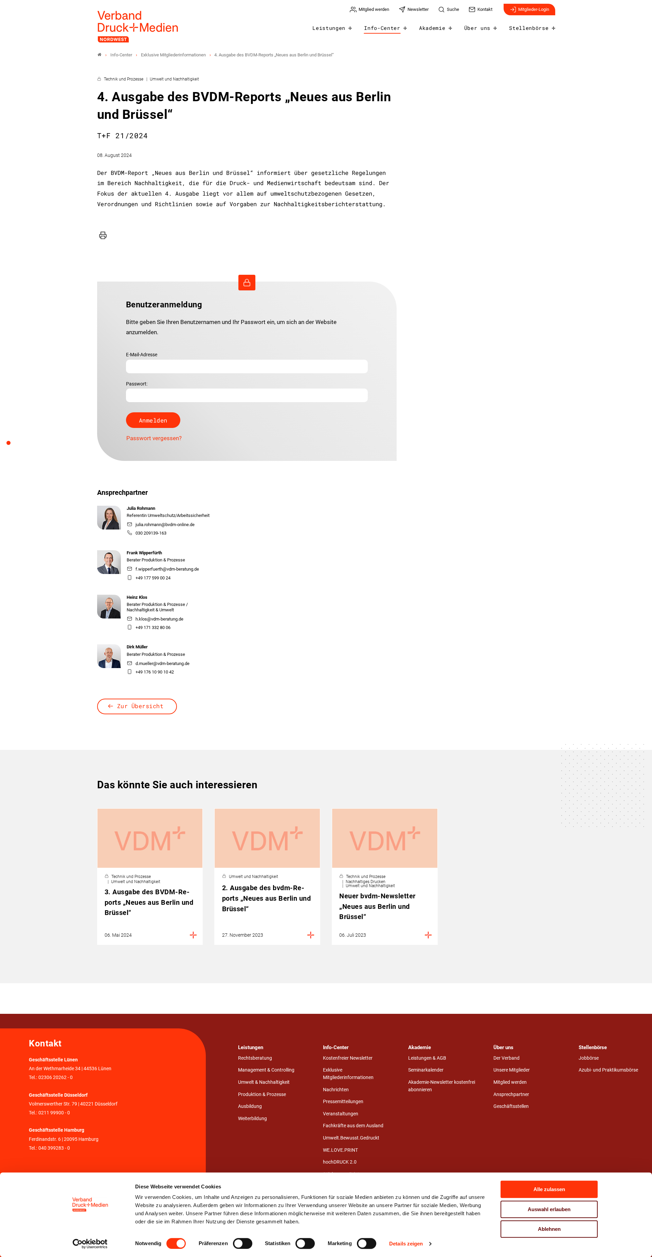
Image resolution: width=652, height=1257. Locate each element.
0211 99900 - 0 (54, 1113)
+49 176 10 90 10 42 (154, 672)
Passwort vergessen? (154, 438)
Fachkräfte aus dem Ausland (353, 1126)
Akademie (432, 27)
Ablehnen (549, 1229)
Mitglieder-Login (533, 9)
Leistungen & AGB (427, 1058)
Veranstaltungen (340, 1114)
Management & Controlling (266, 1070)
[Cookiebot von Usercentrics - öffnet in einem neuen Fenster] (90, 1244)
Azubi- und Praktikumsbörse (608, 1070)
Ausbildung (250, 1106)
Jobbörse (589, 1058)
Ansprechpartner (511, 1094)
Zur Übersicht (140, 706)
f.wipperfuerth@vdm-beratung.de (167, 569)
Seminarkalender (425, 1070)
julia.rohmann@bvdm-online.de (165, 524)
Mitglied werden (510, 1082)
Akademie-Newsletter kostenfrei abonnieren (441, 1086)
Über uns (477, 27)
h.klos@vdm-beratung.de (159, 619)
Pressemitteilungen (343, 1102)
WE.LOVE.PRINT (340, 1150)
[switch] (242, 1243)
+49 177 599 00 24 (152, 577)
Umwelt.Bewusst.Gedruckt (351, 1138)
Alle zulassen (549, 1189)
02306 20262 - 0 (55, 1077)
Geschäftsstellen (511, 1106)
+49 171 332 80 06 (152, 627)
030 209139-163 (150, 533)
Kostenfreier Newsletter (348, 1058)
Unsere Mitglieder (511, 1070)
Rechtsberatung (255, 1058)
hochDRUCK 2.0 (340, 1162)
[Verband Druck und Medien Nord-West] (99, 55)
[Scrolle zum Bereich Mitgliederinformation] (12, 445)
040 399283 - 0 (54, 1148)
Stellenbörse (528, 27)
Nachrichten (336, 1090)
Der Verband (506, 1058)
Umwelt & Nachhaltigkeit (264, 1082)
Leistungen (328, 27)
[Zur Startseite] (138, 27)
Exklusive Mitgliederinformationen (348, 1073)
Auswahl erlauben (549, 1209)
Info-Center (382, 27)
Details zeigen (406, 1243)
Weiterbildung (252, 1118)
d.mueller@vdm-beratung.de (162, 663)
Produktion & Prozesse (262, 1094)
